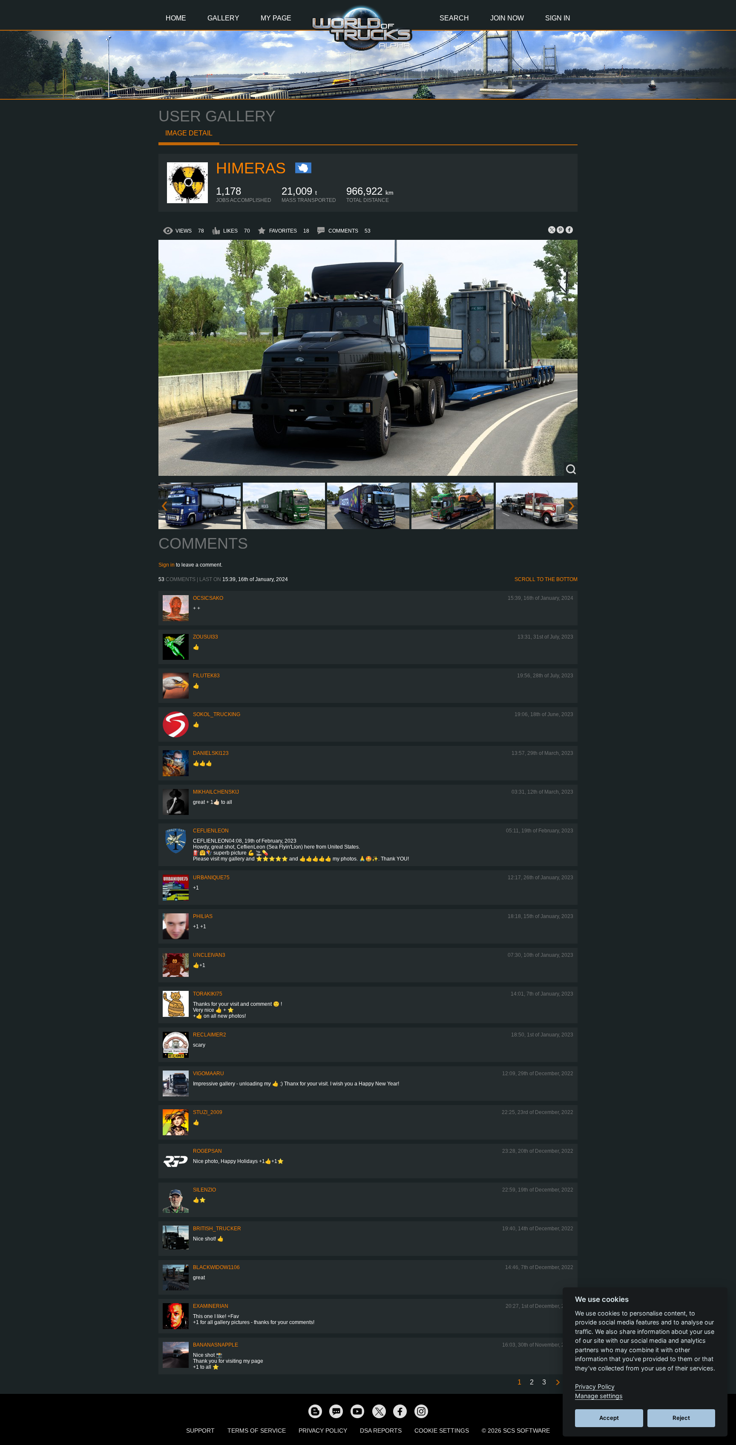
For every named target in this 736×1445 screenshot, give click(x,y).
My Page (276, 18)
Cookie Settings (441, 1430)
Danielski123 (211, 753)
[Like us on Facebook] (399, 1410)
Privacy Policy (323, 1430)
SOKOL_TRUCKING (216, 714)
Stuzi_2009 (207, 1112)
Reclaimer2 (209, 1035)
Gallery (223, 18)
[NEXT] (557, 1383)
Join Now (507, 18)
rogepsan (207, 1151)
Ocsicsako (208, 598)
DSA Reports (381, 1430)
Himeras (251, 168)
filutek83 (206, 676)
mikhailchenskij (216, 792)
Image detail (189, 133)
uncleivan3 (209, 955)
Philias (203, 916)
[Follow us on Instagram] (421, 1410)
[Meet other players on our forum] (336, 1410)
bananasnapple (215, 1345)
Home (176, 18)
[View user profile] (187, 201)
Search (454, 18)
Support (200, 1430)
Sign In (557, 18)
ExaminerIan (210, 1306)
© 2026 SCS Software (516, 1430)
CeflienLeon (211, 831)
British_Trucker (217, 1229)
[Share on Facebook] (569, 229)
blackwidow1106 (216, 1267)
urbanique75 (211, 878)
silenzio (204, 1190)
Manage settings (599, 1395)
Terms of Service (256, 1430)
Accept (609, 1417)
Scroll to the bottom (546, 579)
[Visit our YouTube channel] (357, 1410)
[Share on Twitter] (552, 229)
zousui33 (205, 637)
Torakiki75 (207, 994)
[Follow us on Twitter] (378, 1410)
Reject (681, 1417)
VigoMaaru (208, 1074)
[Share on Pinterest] (560, 229)
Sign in (166, 565)
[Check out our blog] (314, 1410)
